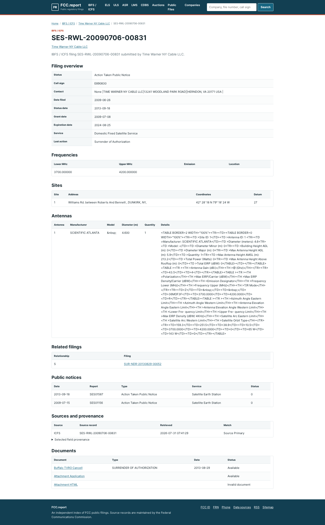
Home (55, 23)
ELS (107, 5)
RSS (257, 507)
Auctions (158, 5)
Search (265, 7)
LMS (134, 5)
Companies (192, 5)
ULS (116, 5)
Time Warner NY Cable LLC (94, 23)
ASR (125, 5)
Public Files (172, 7)
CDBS (145, 5)
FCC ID (205, 507)
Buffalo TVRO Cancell (68, 468)
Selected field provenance (72, 439)
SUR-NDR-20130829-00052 (142, 364)
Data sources (242, 507)
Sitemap (268, 507)
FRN (216, 507)
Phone (226, 507)
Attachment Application (69, 476)
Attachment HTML (66, 484)
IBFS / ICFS (92, 7)
